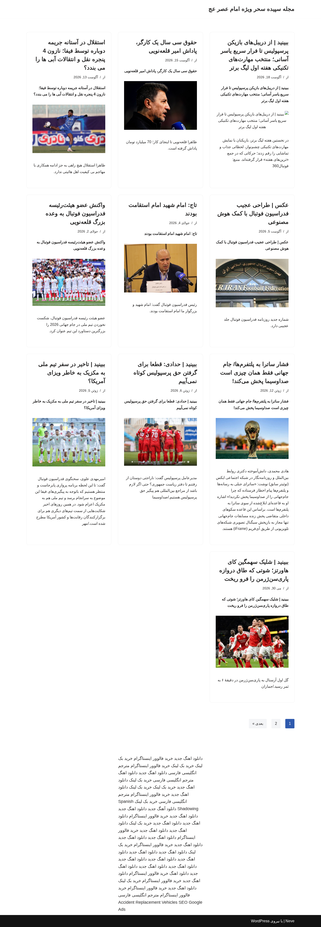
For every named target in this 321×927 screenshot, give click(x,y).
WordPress (260, 921)
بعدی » (257, 724)
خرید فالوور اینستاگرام (153, 758)
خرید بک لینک (182, 765)
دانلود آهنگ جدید (162, 808)
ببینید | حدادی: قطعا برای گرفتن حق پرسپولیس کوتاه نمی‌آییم (165, 372)
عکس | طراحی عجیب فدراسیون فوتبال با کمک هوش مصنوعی (253, 213)
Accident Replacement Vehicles (147, 902)
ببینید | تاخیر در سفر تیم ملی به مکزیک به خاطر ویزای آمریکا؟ (71, 372)
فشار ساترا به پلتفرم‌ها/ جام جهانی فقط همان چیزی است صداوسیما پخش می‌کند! (254, 372)
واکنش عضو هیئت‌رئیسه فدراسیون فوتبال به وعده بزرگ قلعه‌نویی (75, 213)
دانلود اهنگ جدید (188, 758)
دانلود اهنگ (127, 772)
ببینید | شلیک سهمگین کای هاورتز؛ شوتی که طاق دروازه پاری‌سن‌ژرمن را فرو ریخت (254, 570)
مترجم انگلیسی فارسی (173, 780)
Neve (290, 921)
